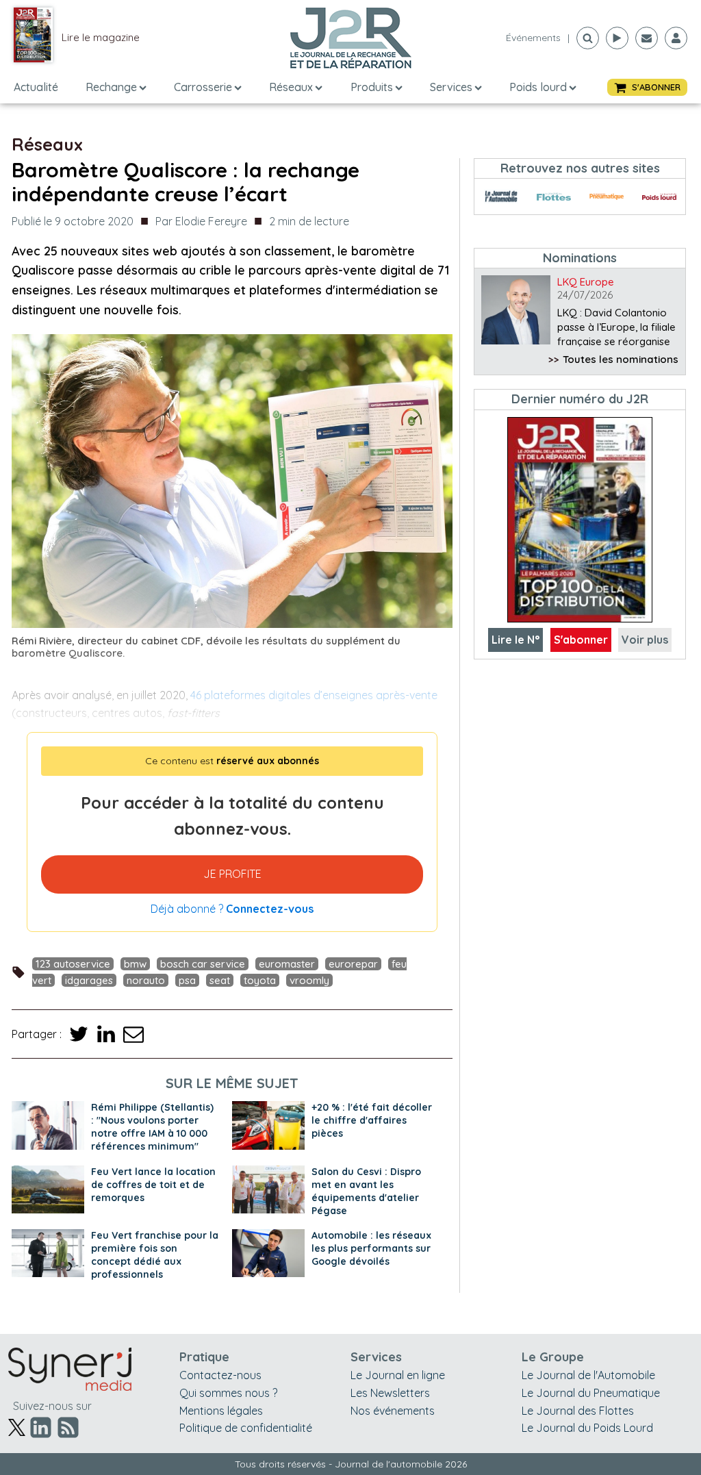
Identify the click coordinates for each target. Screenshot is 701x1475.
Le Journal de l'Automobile (588, 1375)
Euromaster (287, 963)
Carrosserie (203, 87)
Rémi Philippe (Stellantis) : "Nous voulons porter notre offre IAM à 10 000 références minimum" (152, 1126)
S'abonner (581, 639)
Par (201, 221)
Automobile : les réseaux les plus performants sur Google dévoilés (371, 1248)
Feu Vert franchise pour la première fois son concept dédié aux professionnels (154, 1255)
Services (451, 87)
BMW (135, 963)
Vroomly (309, 980)
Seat (219, 980)
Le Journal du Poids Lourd (587, 1428)
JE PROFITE (232, 874)
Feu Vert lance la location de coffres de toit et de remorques (153, 1184)
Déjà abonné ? (232, 909)
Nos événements (392, 1410)
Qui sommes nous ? (228, 1393)
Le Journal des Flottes (578, 1410)
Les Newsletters (390, 1393)
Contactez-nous (220, 1375)
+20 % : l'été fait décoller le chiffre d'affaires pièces (371, 1120)
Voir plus (645, 639)
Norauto (146, 980)
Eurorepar (353, 963)
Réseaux (291, 87)
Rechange (111, 87)
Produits (371, 87)
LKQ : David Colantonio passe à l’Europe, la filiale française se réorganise (616, 327)
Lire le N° (515, 639)
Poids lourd (538, 87)
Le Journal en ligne (397, 1375)
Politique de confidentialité (245, 1428)
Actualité (36, 87)
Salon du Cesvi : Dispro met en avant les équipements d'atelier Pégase (366, 1191)
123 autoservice (73, 963)
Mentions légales (221, 1410)
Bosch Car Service (202, 963)
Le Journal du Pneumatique (591, 1393)
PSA (187, 980)
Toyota (260, 980)
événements (533, 37)
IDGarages (89, 980)
